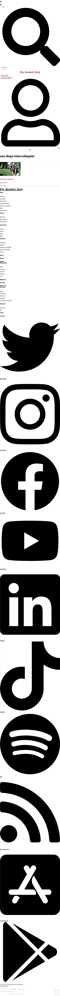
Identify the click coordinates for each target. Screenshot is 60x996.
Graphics (2, 273)
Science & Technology (5, 205)
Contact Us (21, 989)
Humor (2, 258)
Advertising (3, 293)
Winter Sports (3, 219)
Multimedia (3, 263)
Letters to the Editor (5, 249)
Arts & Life (3, 225)
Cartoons (2, 271)
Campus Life (3, 201)
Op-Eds (2, 251)
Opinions (2, 238)
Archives (2, 282)
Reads (1, 236)
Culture (2, 231)
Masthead (2, 307)
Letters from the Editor (5, 247)
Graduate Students (4, 203)
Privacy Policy (4, 989)
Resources (3, 285)
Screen (2, 229)
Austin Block (3, 182)
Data (1, 208)
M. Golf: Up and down (7, 179)
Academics (3, 198)
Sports (2, 213)
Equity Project (3, 210)
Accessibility (13, 989)
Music (1, 233)
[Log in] (30, 146)
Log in (58, 147)
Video (1, 266)
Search (3, 7)
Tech (1, 276)
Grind (1, 255)
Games (2, 261)
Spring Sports (3, 221)
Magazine (3, 279)
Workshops (3, 295)
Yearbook (2, 298)
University (2, 196)
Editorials (2, 244)
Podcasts (2, 269)
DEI (1, 310)
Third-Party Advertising (6, 300)
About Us (3, 303)
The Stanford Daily (11, 189)
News (1, 192)
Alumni (2, 291)
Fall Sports (2, 217)
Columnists (3, 242)
